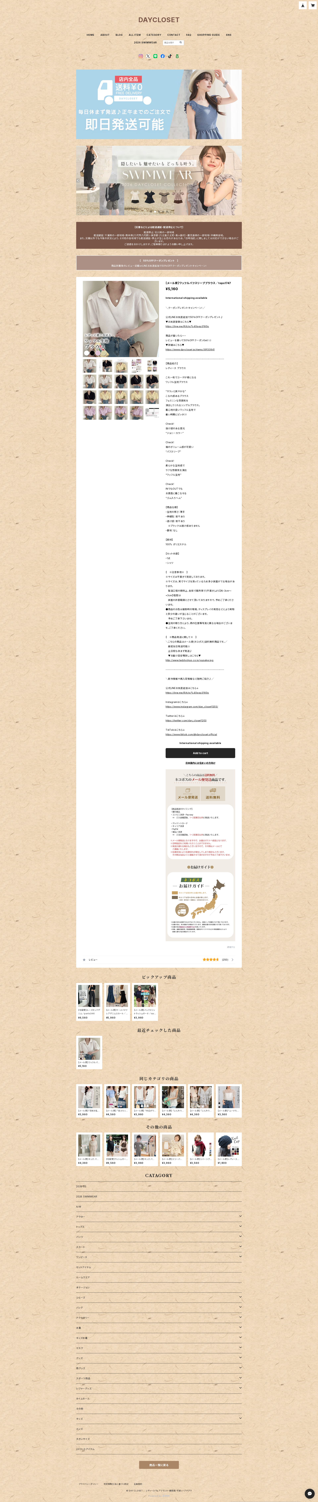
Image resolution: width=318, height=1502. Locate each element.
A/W (78, 1206)
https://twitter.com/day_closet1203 (186, 720)
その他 (79, 1408)
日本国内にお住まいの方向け (200, 763)
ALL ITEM (135, 34)
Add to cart (200, 753)
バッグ (79, 1307)
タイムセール (83, 1398)
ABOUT (105, 34)
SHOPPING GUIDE (208, 34)
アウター (80, 1216)
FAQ (188, 34)
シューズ (80, 1297)
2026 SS (81, 1186)
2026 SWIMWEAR (145, 42)
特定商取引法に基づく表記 (116, 1484)
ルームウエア (83, 1277)
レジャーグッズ (84, 1388)
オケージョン (83, 1287)
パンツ (79, 1237)
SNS (228, 34)
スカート (80, 1247)
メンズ (79, 1428)
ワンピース (81, 1257)
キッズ (79, 1418)
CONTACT (173, 34)
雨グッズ (80, 1368)
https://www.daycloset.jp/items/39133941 (190, 349)
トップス (80, 1226)
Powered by (155, 1496)
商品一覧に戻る (159, 1465)
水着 (78, 1327)
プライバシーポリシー (88, 1484)
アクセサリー (83, 1317)
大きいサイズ (83, 1439)
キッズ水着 (82, 1338)
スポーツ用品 (83, 1378)
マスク (79, 1348)
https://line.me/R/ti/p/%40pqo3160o (187, 326)
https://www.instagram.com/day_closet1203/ (192, 706)
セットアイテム (83, 1267)
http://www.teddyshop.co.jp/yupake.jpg (189, 660)
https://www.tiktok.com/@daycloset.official (191, 734)
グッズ (79, 1358)
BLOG (119, 34)
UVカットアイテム (85, 1449)
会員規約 (138, 1484)
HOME (90, 34)
